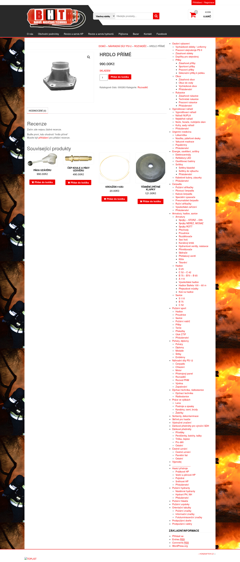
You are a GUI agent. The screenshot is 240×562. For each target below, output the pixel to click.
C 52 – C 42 (185, 272)
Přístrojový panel (184, 373)
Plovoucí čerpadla (185, 190)
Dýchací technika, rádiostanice (188, 389)
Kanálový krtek (186, 242)
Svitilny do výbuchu (189, 171)
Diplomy (180, 347)
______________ (181, 465)
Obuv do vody (186, 82)
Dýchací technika (184, 393)
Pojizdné (180, 478)
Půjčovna (123, 33)
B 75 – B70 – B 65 (188, 275)
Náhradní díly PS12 (120, 46)
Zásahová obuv (187, 79)
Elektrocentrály (183, 154)
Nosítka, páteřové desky (188, 138)
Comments (180, 542)
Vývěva (179, 383)
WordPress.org (180, 545)
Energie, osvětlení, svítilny (185, 151)
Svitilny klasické (187, 167)
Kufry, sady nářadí (185, 125)
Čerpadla (177, 184)
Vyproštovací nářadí (182, 108)
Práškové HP (182, 471)
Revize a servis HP (73, 33)
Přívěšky (180, 432)
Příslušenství (185, 89)
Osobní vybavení (181, 43)
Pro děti (180, 442)
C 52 (181, 304)
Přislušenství (182, 497)
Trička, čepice (183, 438)
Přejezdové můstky (188, 288)
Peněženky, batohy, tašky (189, 435)
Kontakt (148, 33)
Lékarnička (181, 135)
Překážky (180, 331)
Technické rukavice (189, 99)
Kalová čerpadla (184, 193)
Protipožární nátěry (182, 523)
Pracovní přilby (186, 69)
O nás (30, 33)
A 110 (182, 278)
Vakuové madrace (185, 141)
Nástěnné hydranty (185, 491)
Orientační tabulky (181, 507)
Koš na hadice (186, 291)
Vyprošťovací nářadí (186, 112)
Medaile (180, 350)
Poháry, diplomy (180, 340)
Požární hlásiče (180, 501)
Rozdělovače (185, 236)
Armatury (180, 216)
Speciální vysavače (185, 197)
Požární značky (183, 510)
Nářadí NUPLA (183, 115)
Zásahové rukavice (188, 95)
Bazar (136, 33)
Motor (179, 370)
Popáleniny (181, 144)
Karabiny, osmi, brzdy (187, 409)
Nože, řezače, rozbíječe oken (191, 122)
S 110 (182, 298)
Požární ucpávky (180, 504)
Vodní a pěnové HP (185, 474)
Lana (178, 403)
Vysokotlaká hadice (189, 282)
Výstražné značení (181, 422)
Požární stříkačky (184, 187)
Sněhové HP (182, 481)
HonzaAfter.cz (207, 554)
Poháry (179, 344)
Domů (102, 46)
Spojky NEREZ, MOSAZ (191, 223)
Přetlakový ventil (187, 255)
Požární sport (179, 308)
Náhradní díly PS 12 (182, 360)
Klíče (181, 259)
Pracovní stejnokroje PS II (189, 50)
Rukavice (180, 92)
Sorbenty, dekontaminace (185, 416)
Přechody (184, 229)
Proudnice (184, 233)
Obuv (178, 76)
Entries (178, 539)
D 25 (181, 269)
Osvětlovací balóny (185, 161)
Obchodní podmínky (48, 33)
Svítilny (179, 164)
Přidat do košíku (120, 76)
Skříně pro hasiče (181, 419)
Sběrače (183, 252)
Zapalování (181, 386)
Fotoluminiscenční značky (189, 517)
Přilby (178, 59)
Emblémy (180, 357)
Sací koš (183, 239)
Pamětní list (182, 455)
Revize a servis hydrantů (101, 33)
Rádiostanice (182, 396)
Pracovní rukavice (188, 102)
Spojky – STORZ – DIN (190, 220)
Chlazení (180, 367)
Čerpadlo (180, 363)
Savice (179, 295)
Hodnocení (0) (37, 110)
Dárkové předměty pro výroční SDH (190, 425)
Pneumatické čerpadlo (187, 200)
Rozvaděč (140, 46)
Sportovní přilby (187, 66)
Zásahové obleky (184, 53)
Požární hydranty (181, 487)
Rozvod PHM (182, 380)
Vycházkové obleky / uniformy (191, 46)
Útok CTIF (181, 334)
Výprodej (176, 461)
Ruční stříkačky (183, 203)
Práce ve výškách (181, 399)
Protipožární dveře (181, 520)
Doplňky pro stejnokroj (187, 56)
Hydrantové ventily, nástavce (193, 246)
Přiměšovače (185, 249)
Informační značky (185, 514)
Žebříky (179, 412)
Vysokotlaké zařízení (186, 206)
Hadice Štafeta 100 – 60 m (192, 285)
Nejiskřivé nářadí (184, 118)
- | (199, 554)
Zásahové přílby (187, 63)
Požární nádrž (183, 321)
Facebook (162, 33)
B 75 (181, 301)
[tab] (37, 110)
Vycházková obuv (188, 86)
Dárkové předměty (181, 429)
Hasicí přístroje (180, 468)
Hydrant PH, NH (184, 494)
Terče (178, 327)
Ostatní (179, 445)
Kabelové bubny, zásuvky (189, 177)
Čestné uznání (179, 448)
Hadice (179, 265)
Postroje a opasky (185, 406)
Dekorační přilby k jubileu (192, 72)
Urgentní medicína (181, 131)
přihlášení (44, 137)
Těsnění (183, 262)
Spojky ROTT (185, 226)
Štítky (178, 353)
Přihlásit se (178, 536)
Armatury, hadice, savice (185, 213)
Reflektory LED (183, 157)
